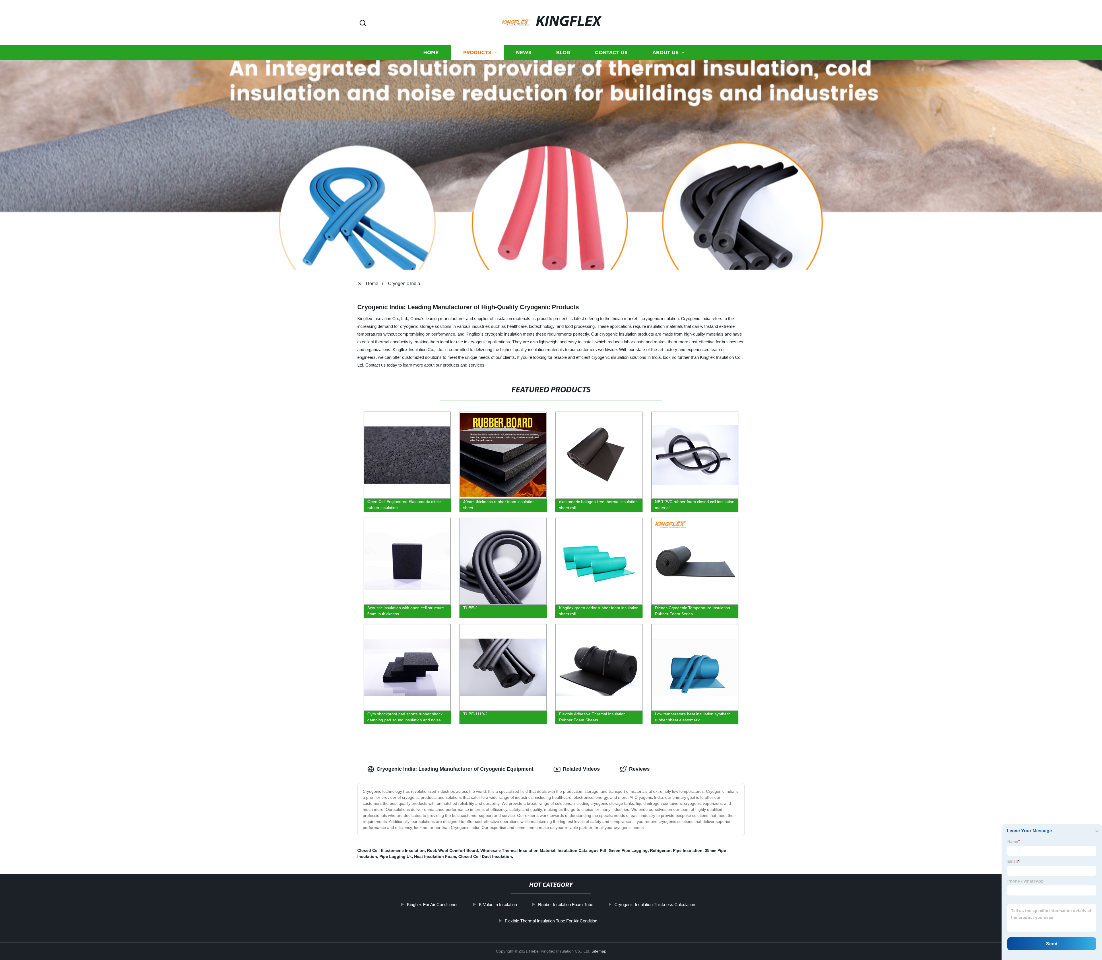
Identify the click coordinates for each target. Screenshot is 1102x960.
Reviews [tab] (639, 769)
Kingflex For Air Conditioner (432, 904)
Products (477, 52)
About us (665, 52)
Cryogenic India (404, 283)
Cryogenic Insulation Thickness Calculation (654, 904)
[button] (362, 23)
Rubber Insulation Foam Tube (565, 904)
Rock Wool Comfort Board (452, 850)
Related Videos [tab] (581, 769)
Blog (563, 52)
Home (431, 52)
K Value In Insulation (498, 904)
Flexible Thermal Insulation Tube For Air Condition (551, 920)
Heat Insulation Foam (435, 856)
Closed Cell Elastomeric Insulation (391, 850)
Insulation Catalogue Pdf (582, 850)
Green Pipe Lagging (628, 850)
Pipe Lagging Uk (395, 856)
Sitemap (598, 951)
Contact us (611, 52)
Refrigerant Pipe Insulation (676, 850)
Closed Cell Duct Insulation (485, 856)
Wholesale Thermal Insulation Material (517, 850)
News (523, 52)
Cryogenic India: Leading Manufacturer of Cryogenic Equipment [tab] (455, 769)
